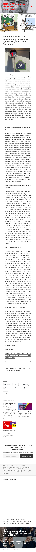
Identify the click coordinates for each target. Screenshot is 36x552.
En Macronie (24, 467)
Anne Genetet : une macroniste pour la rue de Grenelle (18, 369)
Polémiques (10, 469)
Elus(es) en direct (17, 467)
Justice (12, 472)
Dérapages (26, 466)
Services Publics (27, 472)
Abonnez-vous (26, 456)
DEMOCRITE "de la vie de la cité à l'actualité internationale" (15, 6)
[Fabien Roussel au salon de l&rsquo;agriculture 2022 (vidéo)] (25, 406)
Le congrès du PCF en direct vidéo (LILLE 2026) (9, 431)
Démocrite (18, 466)
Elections (10, 467)
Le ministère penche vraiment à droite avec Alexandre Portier (18, 363)
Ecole (24, 470)
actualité (15, 470)
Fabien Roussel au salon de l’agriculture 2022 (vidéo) (24, 412)
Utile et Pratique (6, 473)
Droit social (19, 470)
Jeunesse (8, 472)
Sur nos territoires (26, 469)
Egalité (4, 472)
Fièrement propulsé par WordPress (11, 549)
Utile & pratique (6, 470)
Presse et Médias (18, 469)
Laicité (16, 472)
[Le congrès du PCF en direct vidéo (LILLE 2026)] (9, 425)
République (20, 472)
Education (5, 467)
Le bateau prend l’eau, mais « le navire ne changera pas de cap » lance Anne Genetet (18, 355)
